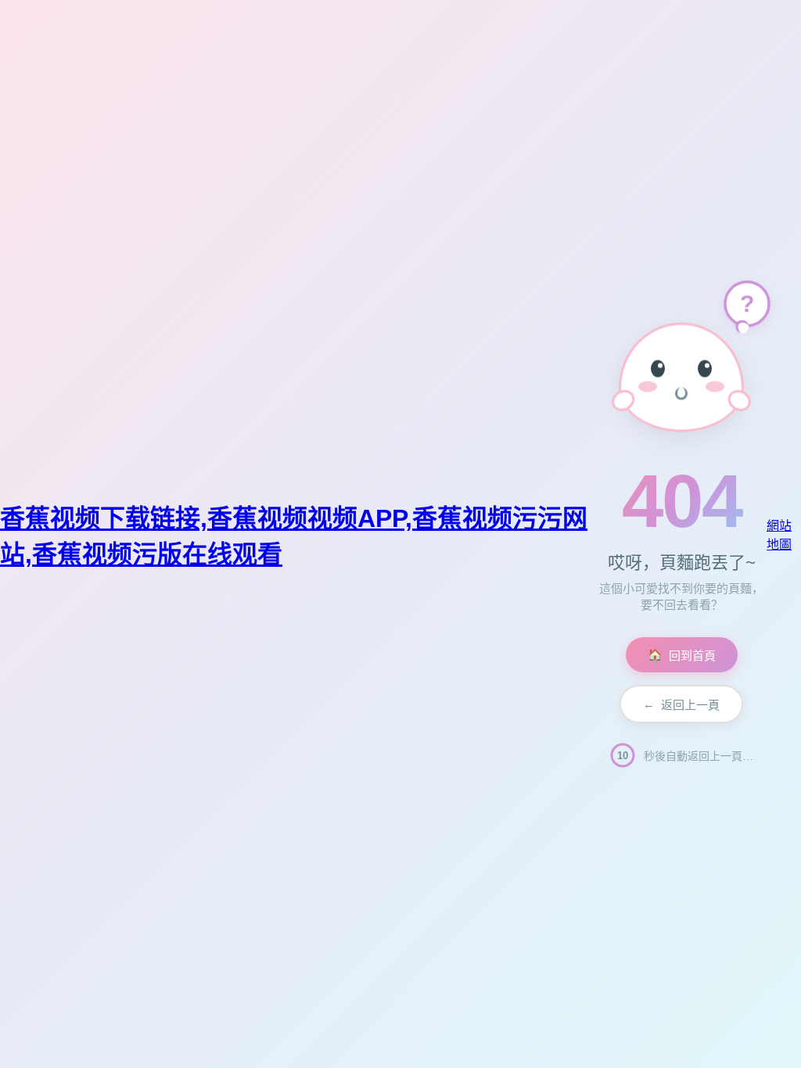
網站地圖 (779, 535)
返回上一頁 (681, 704)
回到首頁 (682, 655)
